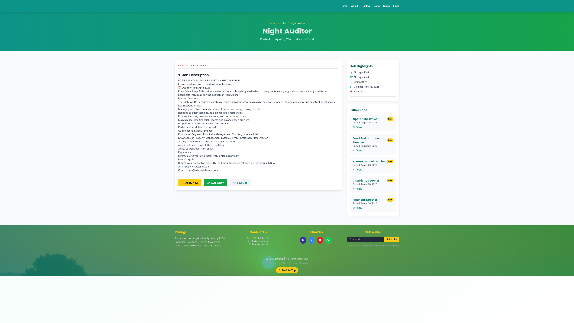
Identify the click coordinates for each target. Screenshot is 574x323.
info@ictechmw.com (260, 241)
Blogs (386, 5)
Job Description (195, 75)
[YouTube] (320, 240)
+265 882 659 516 (260, 238)
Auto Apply (217, 182)
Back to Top (289, 270)
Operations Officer (365, 119)
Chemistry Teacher (366, 180)
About (354, 5)
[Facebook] (303, 240)
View (359, 127)
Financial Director (365, 200)
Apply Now (191, 182)
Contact (366, 5)
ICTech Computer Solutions (294, 263)
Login (396, 5)
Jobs (377, 5)
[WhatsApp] (328, 240)
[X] (312, 240)
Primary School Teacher (369, 161)
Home (344, 5)
